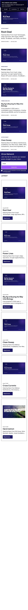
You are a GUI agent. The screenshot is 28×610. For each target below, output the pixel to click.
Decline (22, 9)
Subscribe (14, 167)
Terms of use (19, 4)
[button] (8, 218)
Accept (5, 9)
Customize (14, 9)
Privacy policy (10, 4)
